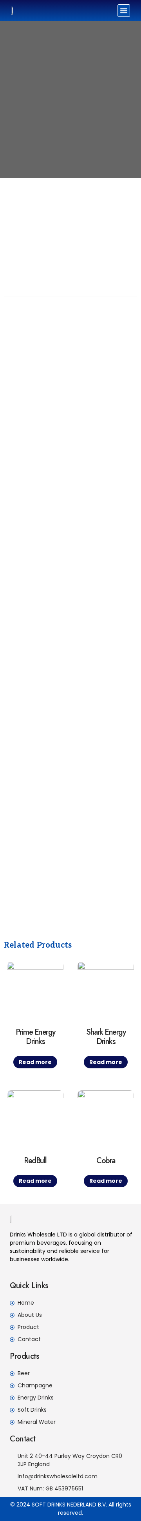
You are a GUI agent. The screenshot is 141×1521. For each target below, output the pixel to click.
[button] (124, 10)
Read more (35, 1062)
